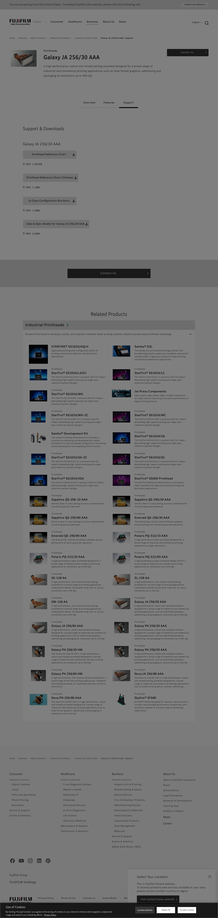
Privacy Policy (50, 915)
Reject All (166, 910)
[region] (109, 910)
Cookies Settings (144, 910)
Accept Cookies (187, 910)
